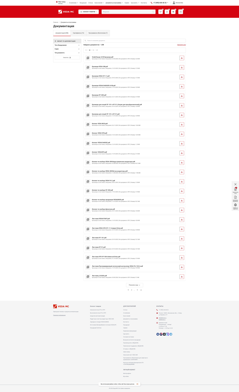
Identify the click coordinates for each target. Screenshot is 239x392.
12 (86, 50)
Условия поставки (128, 337)
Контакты (126, 322)
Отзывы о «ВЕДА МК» (129, 349)
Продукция (126, 325)
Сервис (125, 328)
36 (93, 50)
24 (89, 50)
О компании (126, 313)
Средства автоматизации (97, 316)
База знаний (126, 316)
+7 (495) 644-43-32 (159, 3)
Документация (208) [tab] (62, 33)
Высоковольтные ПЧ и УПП (98, 313)
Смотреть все (181, 44)
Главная (55, 22)
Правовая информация (59, 315)
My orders (126, 376)
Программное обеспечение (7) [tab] (98, 33)
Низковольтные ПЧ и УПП (97, 310)
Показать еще (134, 285)
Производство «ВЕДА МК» (131, 343)
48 (97, 50)
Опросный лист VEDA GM (130, 355)
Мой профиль (127, 373)
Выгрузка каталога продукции (132, 340)
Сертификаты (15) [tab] (78, 33)
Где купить (126, 334)
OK (137, 384)
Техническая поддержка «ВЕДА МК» (133, 346)
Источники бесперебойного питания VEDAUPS (103, 325)
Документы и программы (130, 319)
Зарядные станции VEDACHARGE (99, 322)
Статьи (125, 310)
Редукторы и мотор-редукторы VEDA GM (102, 319)
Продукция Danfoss (95, 328)
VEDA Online (126, 352)
